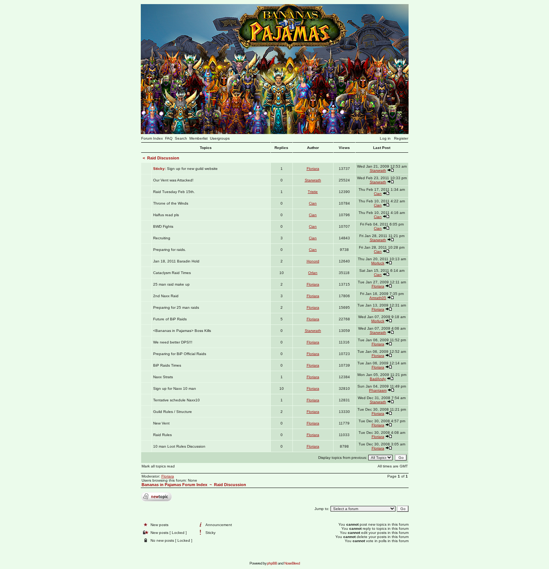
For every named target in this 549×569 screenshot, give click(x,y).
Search (181, 138)
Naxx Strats (163, 377)
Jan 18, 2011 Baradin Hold (176, 261)
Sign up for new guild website (192, 169)
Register (401, 138)
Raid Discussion (163, 158)
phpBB (272, 563)
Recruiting (161, 238)
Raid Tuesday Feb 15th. (174, 192)
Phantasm (378, 390)
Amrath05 (377, 298)
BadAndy (378, 379)
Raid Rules (162, 435)
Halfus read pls (166, 215)
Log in (385, 138)
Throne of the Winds (170, 203)
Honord (313, 261)
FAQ (169, 138)
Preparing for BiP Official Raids (179, 354)
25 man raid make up (171, 284)
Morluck (377, 263)
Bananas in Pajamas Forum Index (174, 484)
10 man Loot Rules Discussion (179, 446)
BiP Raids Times (167, 365)
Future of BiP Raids (170, 319)
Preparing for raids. (169, 250)
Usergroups (220, 138)
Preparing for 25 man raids (176, 307)
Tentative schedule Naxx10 (176, 400)
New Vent (161, 423)
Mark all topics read (158, 466)
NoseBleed (292, 563)
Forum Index (152, 138)
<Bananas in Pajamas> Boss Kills (182, 331)
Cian (378, 194)
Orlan (312, 273)
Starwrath (378, 170)
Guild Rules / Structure (172, 412)
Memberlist (198, 138)
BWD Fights (163, 226)
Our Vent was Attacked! (173, 180)
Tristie (313, 192)
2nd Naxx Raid (166, 296)
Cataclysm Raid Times (172, 273)
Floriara (313, 169)
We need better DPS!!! (172, 342)
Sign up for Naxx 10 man (174, 388)
